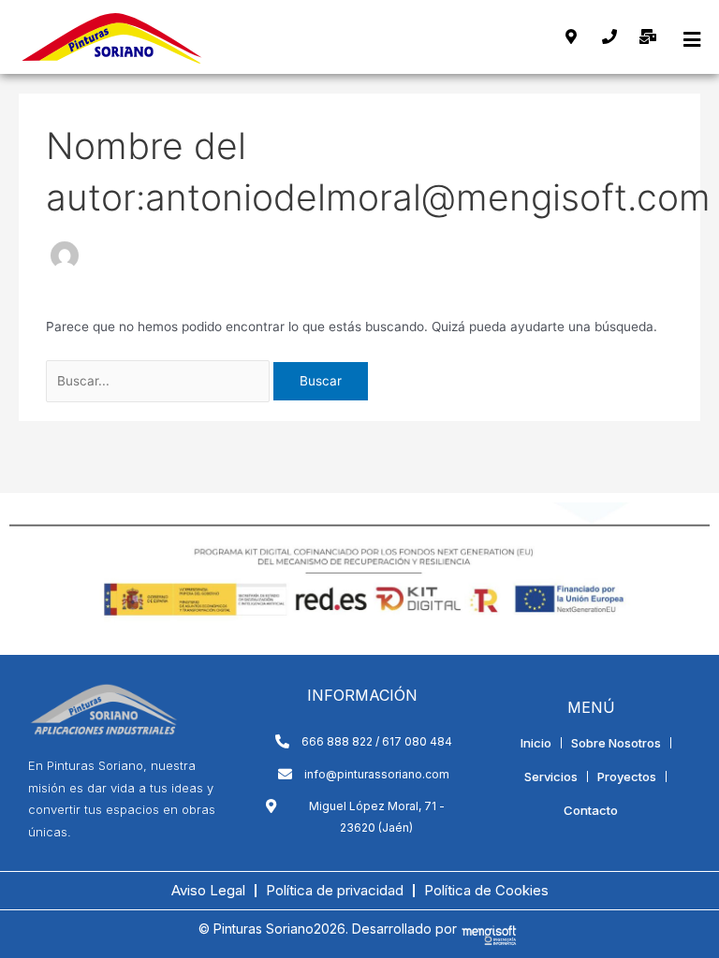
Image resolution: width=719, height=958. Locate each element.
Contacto (591, 810)
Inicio (536, 742)
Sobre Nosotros (616, 742)
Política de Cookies (486, 890)
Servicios (551, 776)
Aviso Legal (208, 890)
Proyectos (626, 776)
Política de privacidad (335, 890)
